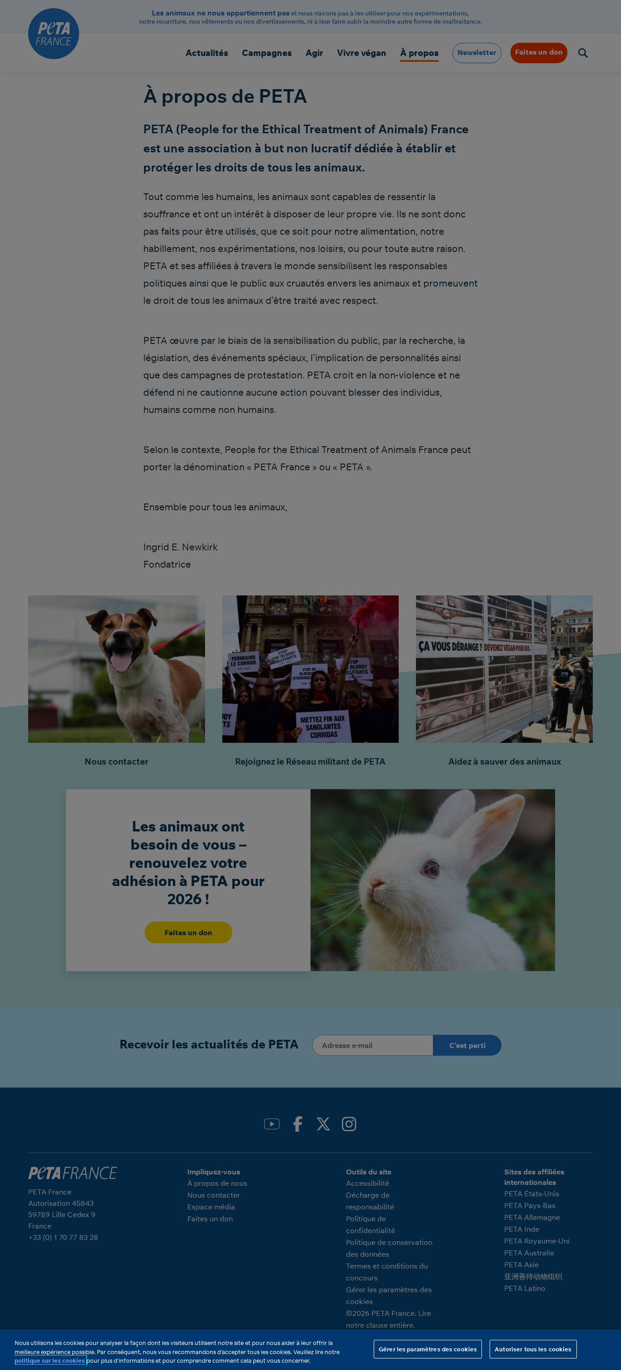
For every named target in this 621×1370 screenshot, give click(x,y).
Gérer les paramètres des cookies (428, 1348)
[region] (310, 1350)
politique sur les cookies (50, 1360)
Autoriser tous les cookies (533, 1348)
